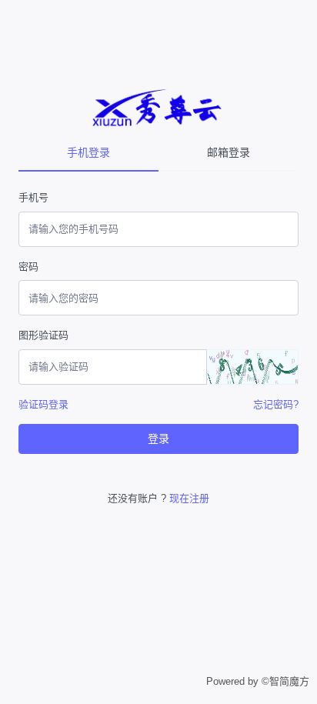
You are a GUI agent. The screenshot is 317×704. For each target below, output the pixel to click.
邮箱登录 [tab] (228, 152)
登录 (158, 438)
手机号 (33, 197)
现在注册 (189, 498)
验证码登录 (43, 404)
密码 (28, 266)
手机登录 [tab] (88, 152)
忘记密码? (276, 404)
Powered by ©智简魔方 (257, 681)
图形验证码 (43, 335)
